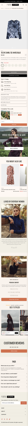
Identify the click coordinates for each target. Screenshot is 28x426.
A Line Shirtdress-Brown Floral (8, 189)
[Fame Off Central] (7, 397)
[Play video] (10, 322)
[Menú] (2, 5)
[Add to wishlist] (26, 55)
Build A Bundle (14, 148)
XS (2, 65)
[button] (23, 5)
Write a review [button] (14, 351)
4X (2, 68)
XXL (20, 65)
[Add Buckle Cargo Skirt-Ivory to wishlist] (26, 111)
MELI (2, 50)
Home (2, 8)
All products (7, 8)
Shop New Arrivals (14, 299)
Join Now (24, 402)
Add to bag (14, 124)
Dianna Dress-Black (6, 332)
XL (16, 65)
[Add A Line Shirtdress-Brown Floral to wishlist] (18, 188)
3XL (24, 65)
